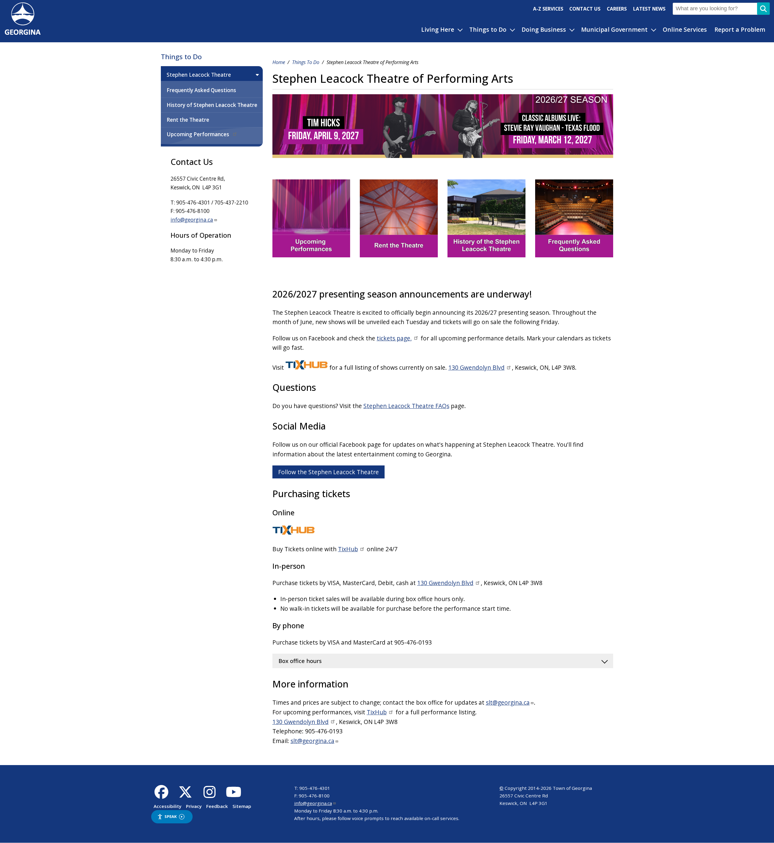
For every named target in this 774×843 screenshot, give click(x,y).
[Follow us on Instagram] (209, 795)
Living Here (437, 29)
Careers (617, 8)
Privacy (194, 806)
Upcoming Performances (198, 134)
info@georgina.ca (192, 219)
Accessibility (167, 806)
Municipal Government (614, 29)
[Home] (23, 32)
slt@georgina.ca (508, 702)
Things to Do (487, 29)
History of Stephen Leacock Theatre (212, 104)
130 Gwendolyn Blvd (476, 367)
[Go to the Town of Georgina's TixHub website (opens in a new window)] (306, 367)
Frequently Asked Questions (201, 90)
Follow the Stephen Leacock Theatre (328, 472)
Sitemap (242, 806)
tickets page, (394, 338)
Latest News (649, 8)
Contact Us (584, 8)
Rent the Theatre (188, 119)
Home (278, 62)
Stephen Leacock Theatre (199, 74)
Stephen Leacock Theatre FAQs (406, 406)
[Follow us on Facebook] (161, 795)
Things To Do (305, 62)
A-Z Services (548, 8)
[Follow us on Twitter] (185, 795)
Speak (170, 816)
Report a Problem (739, 29)
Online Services (685, 29)
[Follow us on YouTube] (233, 795)
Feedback (217, 806)
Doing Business (544, 29)
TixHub (348, 549)
